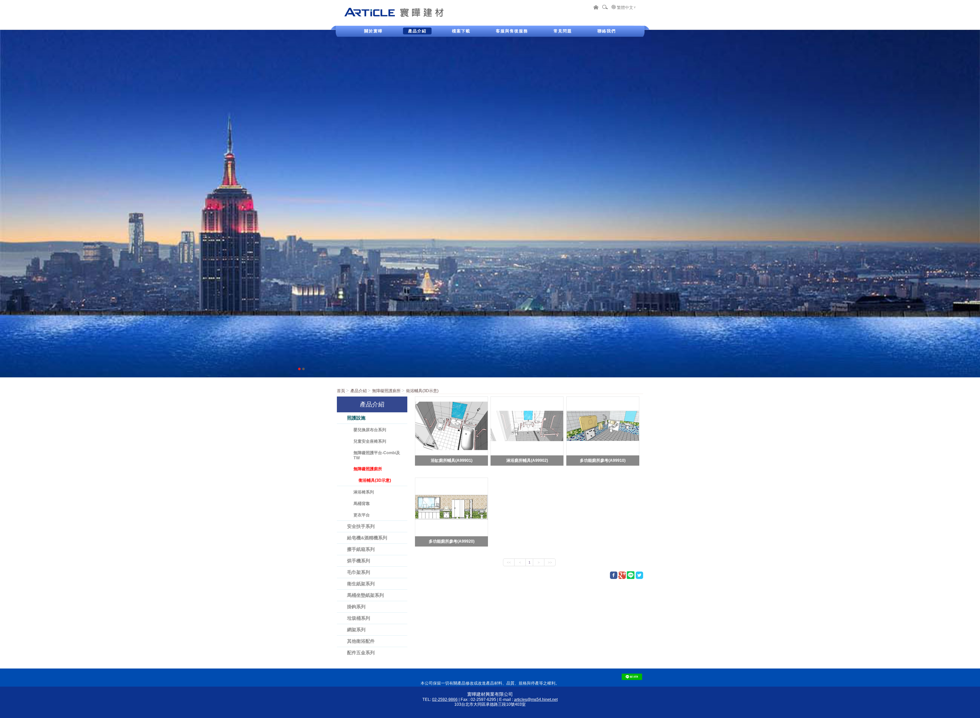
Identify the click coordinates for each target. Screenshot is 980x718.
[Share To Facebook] (613, 575)
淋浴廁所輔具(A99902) (527, 460)
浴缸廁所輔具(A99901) (451, 460)
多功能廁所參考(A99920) (451, 541)
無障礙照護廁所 (386, 391)
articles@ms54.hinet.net (536, 699)
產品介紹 (358, 391)
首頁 (341, 391)
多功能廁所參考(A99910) (603, 460)
